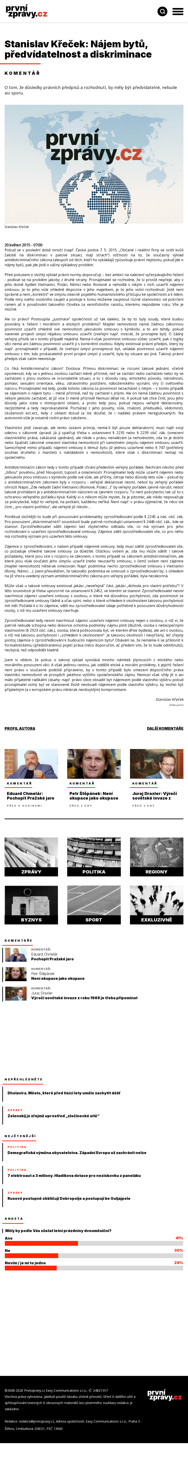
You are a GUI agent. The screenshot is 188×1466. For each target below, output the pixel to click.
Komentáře (19, 940)
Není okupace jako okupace (58, 978)
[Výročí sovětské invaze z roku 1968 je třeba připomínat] (16, 999)
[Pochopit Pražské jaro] (16, 960)
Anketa (14, 1218)
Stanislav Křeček (45, 44)
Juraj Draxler (42, 993)
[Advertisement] (39, 1039)
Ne (7, 1250)
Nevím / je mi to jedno (25, 1263)
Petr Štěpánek (43, 974)
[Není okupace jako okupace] (16, 980)
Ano (9, 1238)
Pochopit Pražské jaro (52, 959)
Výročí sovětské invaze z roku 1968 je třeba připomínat (84, 998)
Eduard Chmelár (44, 954)
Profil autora (20, 728)
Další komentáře (165, 728)
